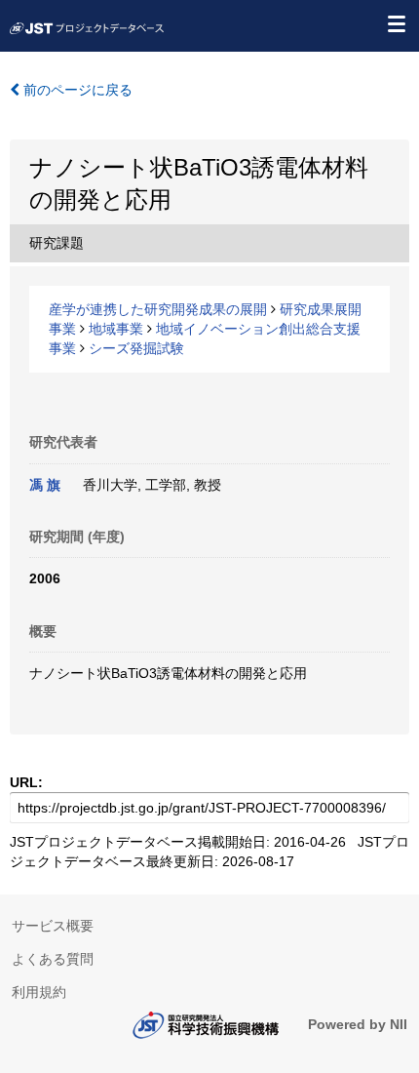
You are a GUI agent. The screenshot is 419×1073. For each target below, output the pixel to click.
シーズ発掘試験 (136, 348)
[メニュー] (395, 23)
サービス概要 (53, 926)
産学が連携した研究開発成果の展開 (158, 309)
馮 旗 (44, 485)
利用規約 (39, 992)
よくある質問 (53, 959)
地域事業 (116, 329)
